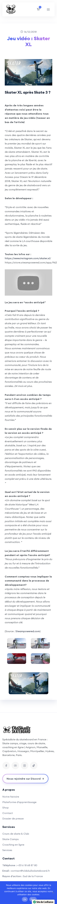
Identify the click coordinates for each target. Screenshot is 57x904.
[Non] (53, 892)
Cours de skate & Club (15, 833)
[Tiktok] (34, 765)
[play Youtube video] (28, 282)
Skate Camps (10, 839)
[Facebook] (6, 765)
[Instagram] (24, 765)
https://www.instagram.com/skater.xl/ (28, 258)
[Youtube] (15, 765)
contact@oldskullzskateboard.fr (30, 870)
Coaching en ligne (13, 844)
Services (7, 850)
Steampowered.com (28, 631)
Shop (5, 807)
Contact (7, 813)
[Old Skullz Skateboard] (15, 9)
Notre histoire (10, 796)
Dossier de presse (13, 818)
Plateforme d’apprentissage (19, 802)
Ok (24, 899)
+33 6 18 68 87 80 (27, 865)
